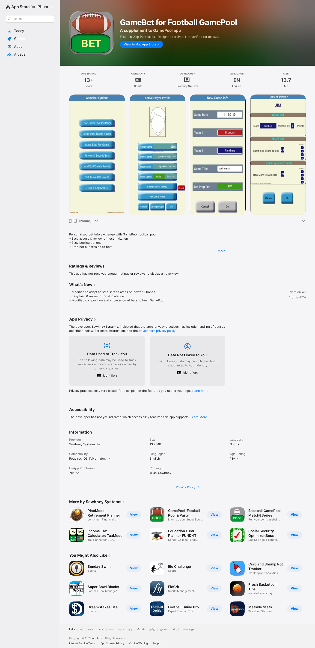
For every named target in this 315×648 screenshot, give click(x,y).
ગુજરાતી (164, 629)
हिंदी (81, 629)
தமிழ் (152, 629)
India (72, 629)
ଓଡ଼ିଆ (121, 629)
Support (157, 643)
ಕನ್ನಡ (175, 629)
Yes (71, 473)
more (221, 251)
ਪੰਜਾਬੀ (91, 629)
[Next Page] (310, 154)
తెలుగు (141, 629)
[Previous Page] (64, 154)
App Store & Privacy (112, 643)
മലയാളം (188, 629)
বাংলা (111, 629)
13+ (232, 458)
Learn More (200, 390)
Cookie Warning (138, 643)
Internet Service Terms (82, 643)
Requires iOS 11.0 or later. (87, 458)
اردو (131, 629)
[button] (30, 30)
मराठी (101, 629)
